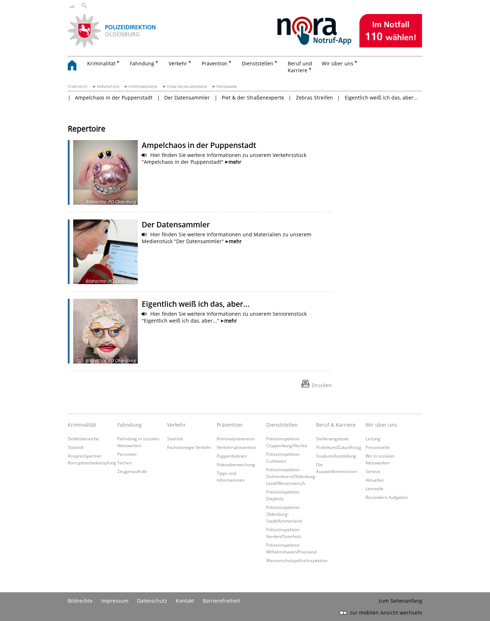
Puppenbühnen (142, 86)
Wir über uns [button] (337, 63)
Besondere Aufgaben (387, 497)
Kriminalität (82, 424)
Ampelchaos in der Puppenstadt (113, 97)
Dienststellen (282, 424)
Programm (226, 86)
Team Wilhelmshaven (187, 86)
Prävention (108, 86)
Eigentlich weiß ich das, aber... (381, 97)
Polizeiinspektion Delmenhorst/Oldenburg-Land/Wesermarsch (291, 476)
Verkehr (176, 424)
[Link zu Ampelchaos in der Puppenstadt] (105, 172)
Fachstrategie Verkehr (189, 447)
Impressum (114, 600)
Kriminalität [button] (101, 63)
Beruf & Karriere (335, 424)
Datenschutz (152, 600)
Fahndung (129, 424)
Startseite (78, 86)
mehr (234, 161)
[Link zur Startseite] (245, 45)
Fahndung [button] (142, 63)
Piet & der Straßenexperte (253, 97)
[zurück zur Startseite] (76, 66)
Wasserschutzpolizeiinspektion (297, 560)
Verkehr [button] (178, 63)
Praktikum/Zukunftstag (338, 447)
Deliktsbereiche (83, 438)
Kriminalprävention (236, 438)
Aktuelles (375, 480)
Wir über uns (381, 424)
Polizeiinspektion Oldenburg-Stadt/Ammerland (284, 514)
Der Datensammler (187, 97)
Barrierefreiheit (221, 600)
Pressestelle (378, 447)
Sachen (124, 462)
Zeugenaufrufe (132, 471)
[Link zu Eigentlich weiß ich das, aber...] (105, 331)
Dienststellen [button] (257, 63)
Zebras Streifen (314, 97)
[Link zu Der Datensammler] (105, 251)
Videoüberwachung (236, 464)
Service (373, 471)
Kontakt (185, 600)
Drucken (322, 385)
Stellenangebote (332, 438)
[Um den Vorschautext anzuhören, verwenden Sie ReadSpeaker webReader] (144, 155)
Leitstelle (374, 488)
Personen (126, 454)
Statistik (76, 447)
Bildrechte (80, 600)
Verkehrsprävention (236, 447)
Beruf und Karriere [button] (300, 67)
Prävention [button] (214, 63)
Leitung (373, 438)
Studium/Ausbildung (336, 456)
